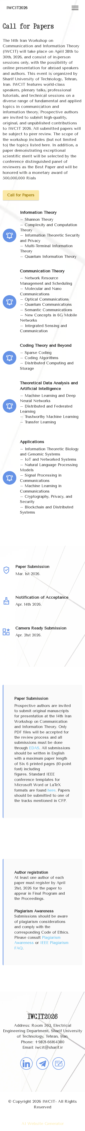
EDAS (34, 748)
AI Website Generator (43, 1124)
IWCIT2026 (17, 8)
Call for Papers (20, 195)
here (52, 790)
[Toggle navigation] (75, 8)
